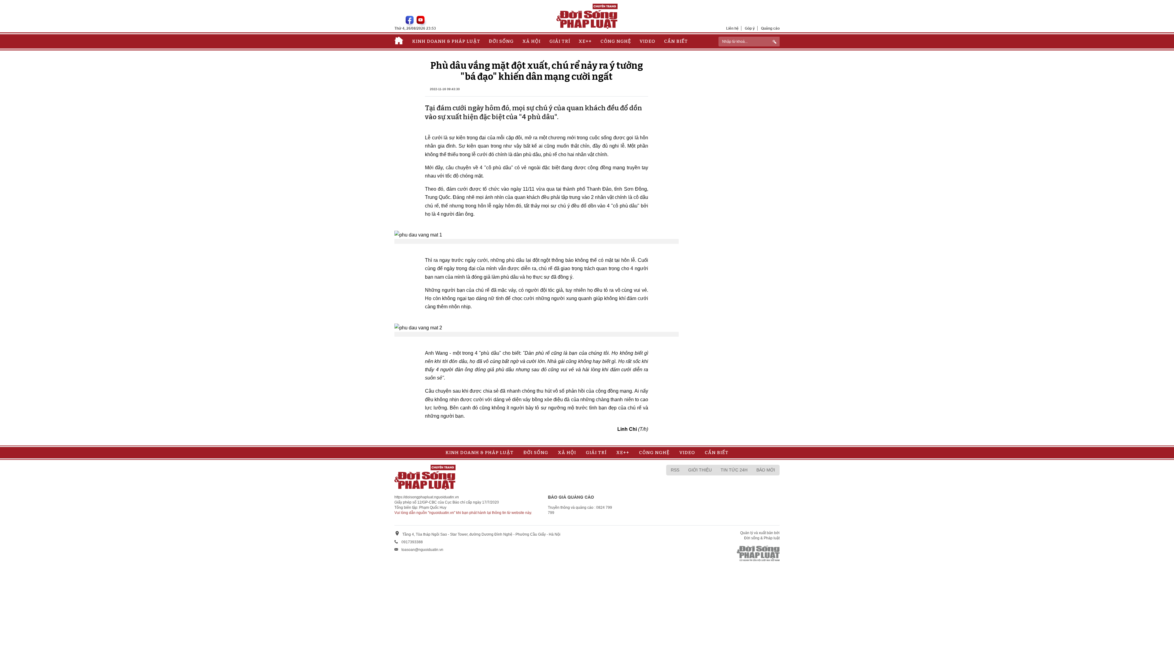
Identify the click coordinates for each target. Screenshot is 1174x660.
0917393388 (412, 542)
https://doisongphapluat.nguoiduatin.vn (426, 497)
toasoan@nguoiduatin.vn (422, 550)
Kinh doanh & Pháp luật (446, 41)
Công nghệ (615, 41)
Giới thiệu (700, 470)
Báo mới (765, 470)
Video (647, 41)
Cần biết (676, 41)
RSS (675, 470)
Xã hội (531, 41)
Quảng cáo (770, 28)
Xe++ (585, 41)
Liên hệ (732, 28)
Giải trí (559, 41)
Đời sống (501, 41)
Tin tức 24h (734, 470)
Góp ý (750, 28)
